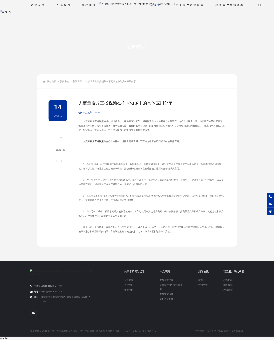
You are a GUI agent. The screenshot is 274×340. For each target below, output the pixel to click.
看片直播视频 (166, 280)
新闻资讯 (77, 81)
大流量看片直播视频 (93, 141)
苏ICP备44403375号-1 (144, 331)
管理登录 (200, 331)
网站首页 (38, 5)
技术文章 (202, 285)
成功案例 (89, 5)
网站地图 (4, 338)
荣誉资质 (128, 290)
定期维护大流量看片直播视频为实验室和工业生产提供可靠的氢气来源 (58, 161)
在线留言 (228, 290)
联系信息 (228, 280)
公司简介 (128, 280)
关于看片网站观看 (190, 5)
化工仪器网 (224, 331)
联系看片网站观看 (229, 5)
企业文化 (128, 285)
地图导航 (228, 285)
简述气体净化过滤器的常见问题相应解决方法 (58, 138)
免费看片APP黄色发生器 (171, 287)
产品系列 (64, 5)
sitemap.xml (238, 331)
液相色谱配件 (166, 299)
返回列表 (60, 149)
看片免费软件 (166, 294)
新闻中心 (157, 5)
